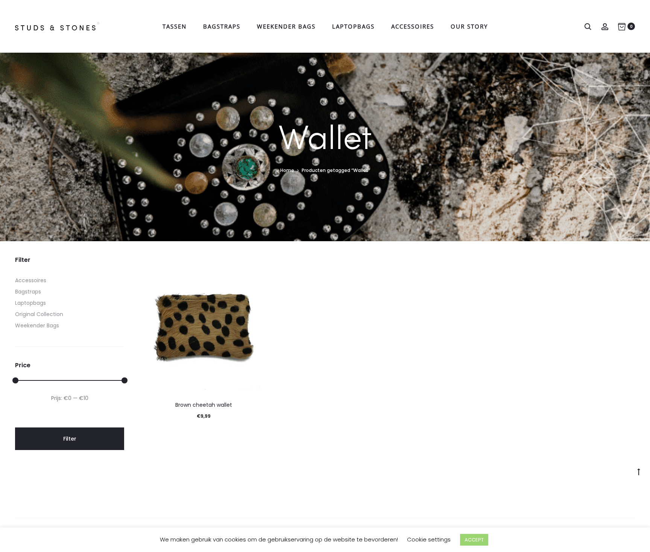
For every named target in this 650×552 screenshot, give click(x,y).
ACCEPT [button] (474, 539)
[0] (622, 26)
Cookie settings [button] (429, 539)
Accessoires (412, 26)
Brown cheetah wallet (203, 405)
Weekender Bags (286, 26)
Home (287, 170)
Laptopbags (353, 26)
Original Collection (39, 314)
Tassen (174, 26)
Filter (69, 439)
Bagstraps (221, 26)
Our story (469, 26)
